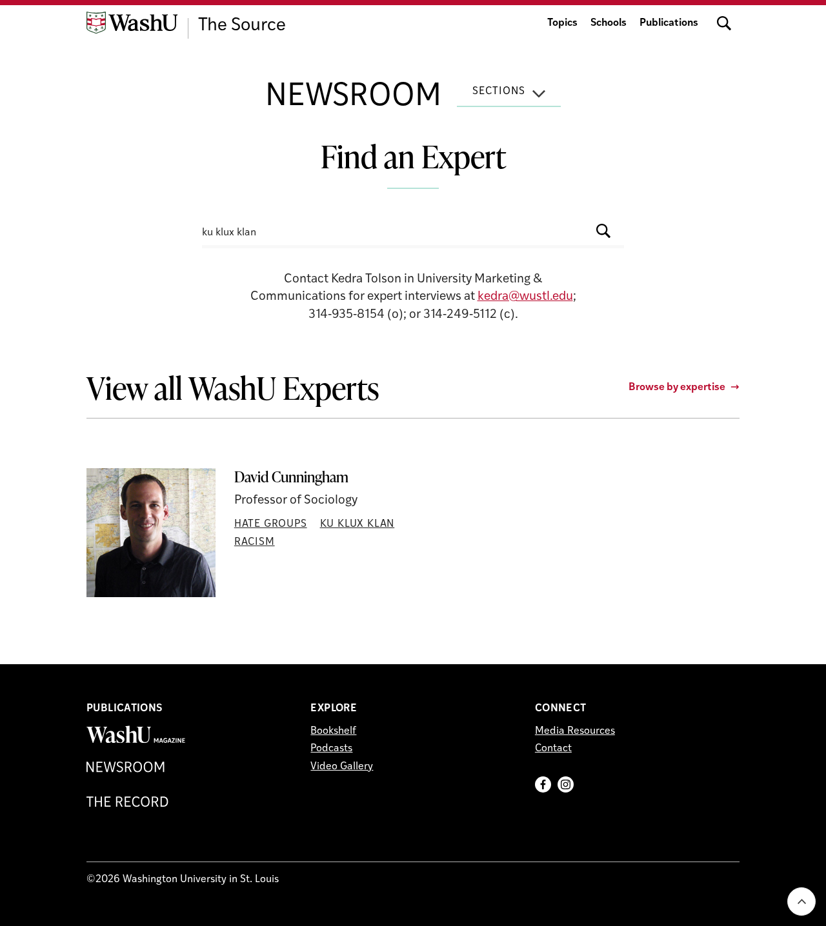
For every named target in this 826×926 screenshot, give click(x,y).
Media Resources (575, 731)
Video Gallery (341, 767)
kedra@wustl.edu (525, 297)
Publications (669, 23)
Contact (553, 749)
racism (254, 542)
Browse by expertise (677, 387)
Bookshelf (333, 731)
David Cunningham (291, 477)
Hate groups (270, 524)
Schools (608, 23)
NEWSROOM (353, 97)
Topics (562, 23)
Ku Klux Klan (357, 524)
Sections (498, 91)
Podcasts (331, 749)
